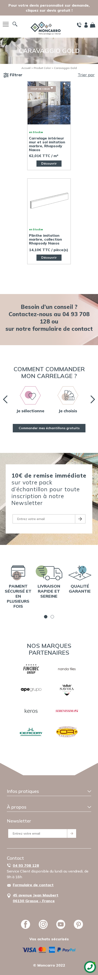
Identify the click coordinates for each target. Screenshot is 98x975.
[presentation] (5, 399)
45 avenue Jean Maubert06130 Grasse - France (35, 898)
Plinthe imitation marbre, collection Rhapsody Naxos (45, 239)
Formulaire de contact (33, 885)
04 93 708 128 (26, 865)
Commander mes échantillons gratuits (49, 428)
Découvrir (49, 163)
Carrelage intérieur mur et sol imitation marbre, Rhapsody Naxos (47, 144)
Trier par (86, 74)
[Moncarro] (46, 27)
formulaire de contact (62, 328)
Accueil (26, 68)
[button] (45, 616)
